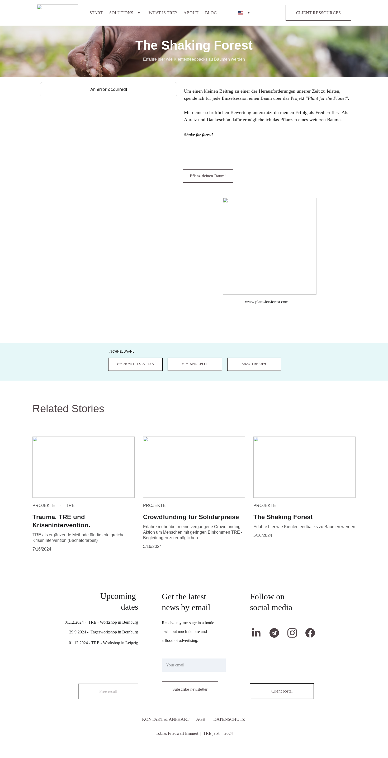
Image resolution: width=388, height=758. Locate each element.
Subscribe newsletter (189, 689)
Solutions (121, 13)
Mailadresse (172, 655)
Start (96, 13)
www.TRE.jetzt (254, 364)
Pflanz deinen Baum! (208, 176)
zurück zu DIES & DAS (135, 364)
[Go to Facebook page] (310, 633)
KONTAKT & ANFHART (165, 719)
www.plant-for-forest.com (266, 302)
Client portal (281, 691)
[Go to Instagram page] (294, 633)
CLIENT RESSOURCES (318, 13)
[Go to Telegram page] (276, 633)
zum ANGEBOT (194, 364)
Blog (211, 13)
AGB (201, 719)
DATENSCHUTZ (229, 719)
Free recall (108, 691)
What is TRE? (163, 13)
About (190, 13)
